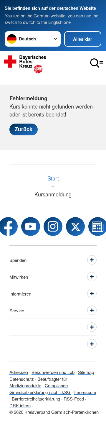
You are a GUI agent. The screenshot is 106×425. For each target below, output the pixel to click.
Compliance (56, 385)
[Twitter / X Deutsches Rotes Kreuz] (75, 226)
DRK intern (20, 405)
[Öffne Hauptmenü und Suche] (97, 63)
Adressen (18, 372)
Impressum (85, 392)
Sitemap (86, 372)
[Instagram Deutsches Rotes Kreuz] (53, 226)
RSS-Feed (74, 399)
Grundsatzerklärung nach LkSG (40, 392)
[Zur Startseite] (43, 63)
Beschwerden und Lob (53, 372)
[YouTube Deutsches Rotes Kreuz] (30, 226)
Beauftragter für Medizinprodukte (38, 382)
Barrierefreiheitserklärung (36, 399)
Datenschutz (21, 379)
